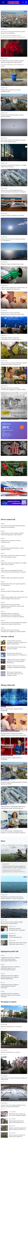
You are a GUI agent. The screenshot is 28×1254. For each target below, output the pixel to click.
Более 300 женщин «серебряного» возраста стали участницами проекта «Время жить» (13, 831)
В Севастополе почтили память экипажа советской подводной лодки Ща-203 (12, 533)
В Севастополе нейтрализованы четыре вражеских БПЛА (12, 548)
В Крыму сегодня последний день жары (12, 591)
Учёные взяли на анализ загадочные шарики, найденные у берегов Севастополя (14, 623)
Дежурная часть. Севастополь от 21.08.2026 (11, 758)
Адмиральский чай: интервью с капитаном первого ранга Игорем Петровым (10, 995)
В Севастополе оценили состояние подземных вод (11, 541)
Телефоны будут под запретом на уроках (12, 578)
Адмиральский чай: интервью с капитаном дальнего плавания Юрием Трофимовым (10, 977)
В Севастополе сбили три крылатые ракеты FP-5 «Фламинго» (13, 584)
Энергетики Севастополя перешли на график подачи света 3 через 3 (14, 563)
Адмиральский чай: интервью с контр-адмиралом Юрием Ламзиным (10, 986)
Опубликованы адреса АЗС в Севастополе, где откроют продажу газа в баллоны (14, 597)
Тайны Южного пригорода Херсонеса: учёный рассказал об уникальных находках (13, 571)
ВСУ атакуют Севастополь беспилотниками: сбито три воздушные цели (13, 556)
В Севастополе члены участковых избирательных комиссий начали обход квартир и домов (12, 606)
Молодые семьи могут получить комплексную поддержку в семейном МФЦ (13, 630)
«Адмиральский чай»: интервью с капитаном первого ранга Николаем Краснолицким (10, 968)
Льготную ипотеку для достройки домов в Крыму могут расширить (13, 526)
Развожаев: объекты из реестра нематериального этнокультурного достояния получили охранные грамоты (12, 615)
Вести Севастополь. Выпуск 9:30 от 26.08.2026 (12, 709)
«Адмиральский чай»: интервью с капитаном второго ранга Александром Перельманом (10, 959)
